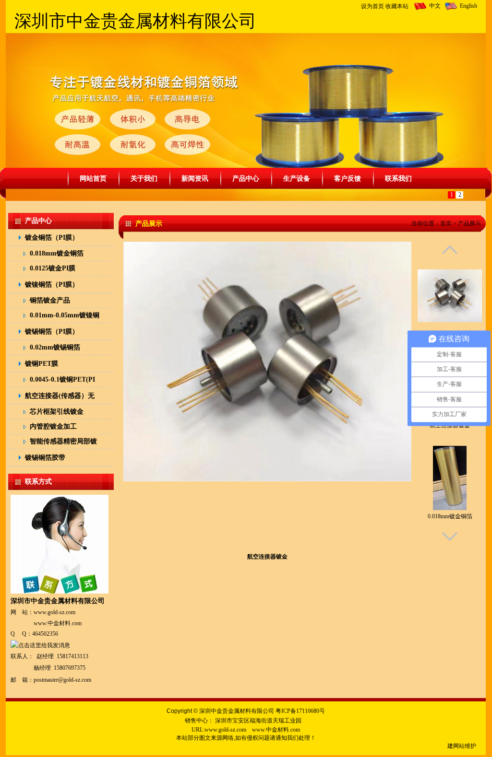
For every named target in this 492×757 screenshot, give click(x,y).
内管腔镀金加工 (53, 426)
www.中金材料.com (58, 623)
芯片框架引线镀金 (57, 411)
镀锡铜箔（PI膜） (52, 331)
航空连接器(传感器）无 (60, 395)
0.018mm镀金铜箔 (57, 253)
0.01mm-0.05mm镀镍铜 (64, 315)
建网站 (456, 746)
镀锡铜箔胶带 (45, 457)
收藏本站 (396, 6)
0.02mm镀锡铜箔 (55, 347)
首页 (446, 223)
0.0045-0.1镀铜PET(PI (62, 379)
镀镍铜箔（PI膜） (52, 284)
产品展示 (469, 223)
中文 (435, 5)
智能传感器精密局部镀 (63, 441)
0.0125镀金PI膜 (52, 268)
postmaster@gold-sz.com (62, 679)
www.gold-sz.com (54, 612)
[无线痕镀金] (450, 288)
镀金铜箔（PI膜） (52, 237)
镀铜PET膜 (41, 363)
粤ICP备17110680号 (300, 711)
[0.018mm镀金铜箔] (450, 470)
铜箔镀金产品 (50, 300)
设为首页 (372, 6)
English (468, 5)
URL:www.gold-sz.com (219, 729)
